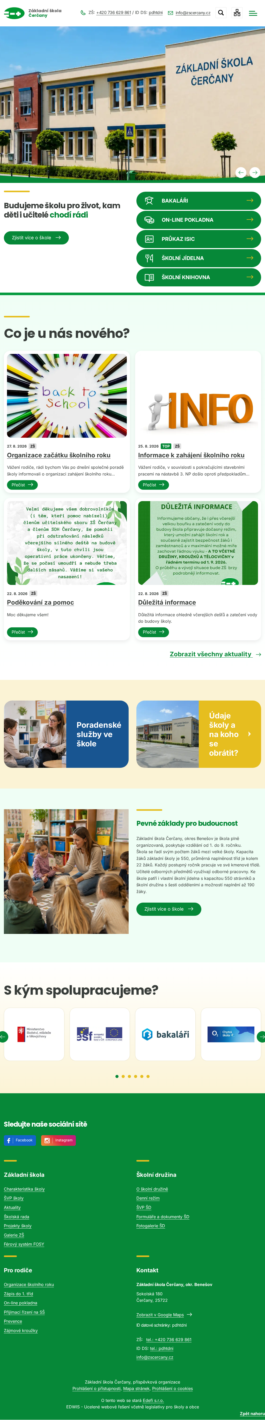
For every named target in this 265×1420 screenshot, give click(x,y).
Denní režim (148, 1198)
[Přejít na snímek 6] (148, 1076)
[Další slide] (254, 172)
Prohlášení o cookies (172, 1388)
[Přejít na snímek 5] (142, 1076)
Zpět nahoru (252, 1413)
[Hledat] (221, 12)
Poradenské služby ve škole (99, 734)
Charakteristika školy (24, 1189)
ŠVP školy (14, 1198)
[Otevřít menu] (253, 13)
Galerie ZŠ (14, 1235)
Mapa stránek (136, 1388)
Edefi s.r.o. (153, 1400)
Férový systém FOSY (24, 1244)
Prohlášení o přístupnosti (96, 1388)
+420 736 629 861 (113, 12)
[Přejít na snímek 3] (129, 1076)
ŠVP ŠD (143, 1207)
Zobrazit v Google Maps (160, 1314)
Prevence (13, 1321)
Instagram (63, 1140)
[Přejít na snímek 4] (135, 1076)
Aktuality (12, 1207)
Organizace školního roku (29, 1284)
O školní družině (152, 1189)
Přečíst (18, 484)
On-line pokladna (20, 1302)
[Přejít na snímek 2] (123, 1076)
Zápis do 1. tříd (18, 1293)
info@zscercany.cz (193, 12)
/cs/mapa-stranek (237, 12)
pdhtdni (156, 12)
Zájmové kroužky (21, 1330)
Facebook (24, 1140)
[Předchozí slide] (240, 172)
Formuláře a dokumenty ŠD (162, 1216)
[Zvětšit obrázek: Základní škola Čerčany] (66, 871)
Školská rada (16, 1216)
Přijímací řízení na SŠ (24, 1312)
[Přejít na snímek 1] (117, 1076)
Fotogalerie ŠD (150, 1225)
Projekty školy (18, 1225)
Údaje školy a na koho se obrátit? (224, 734)
